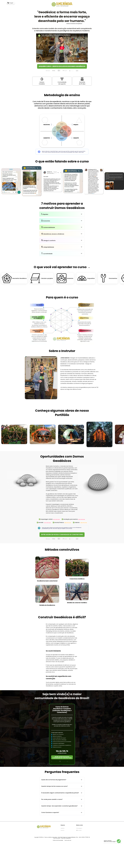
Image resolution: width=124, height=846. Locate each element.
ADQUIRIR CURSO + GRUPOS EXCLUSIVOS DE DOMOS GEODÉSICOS (62, 66)
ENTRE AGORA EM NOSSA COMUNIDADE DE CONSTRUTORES (62, 535)
